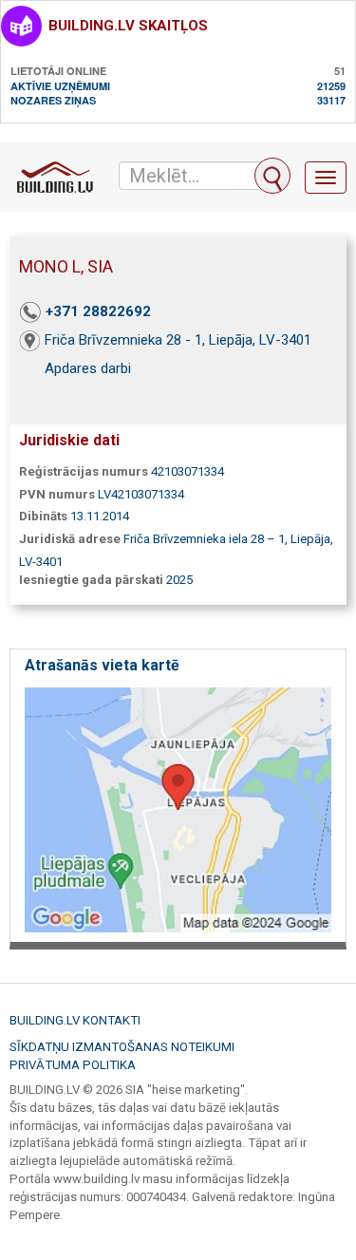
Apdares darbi (88, 368)
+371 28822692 (98, 311)
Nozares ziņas (53, 100)
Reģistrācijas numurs (83, 471)
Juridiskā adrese (70, 539)
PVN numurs (57, 494)
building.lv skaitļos (128, 25)
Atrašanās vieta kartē (102, 665)
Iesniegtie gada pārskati (91, 580)
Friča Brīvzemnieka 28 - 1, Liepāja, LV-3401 (178, 339)
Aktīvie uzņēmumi (60, 86)
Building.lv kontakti (75, 1020)
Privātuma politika (72, 1065)
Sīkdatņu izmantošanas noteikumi (121, 1047)
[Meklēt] (272, 176)
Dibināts (43, 516)
